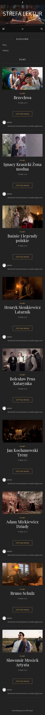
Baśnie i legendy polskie (22, 238)
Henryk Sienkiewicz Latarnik (22, 309)
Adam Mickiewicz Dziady (22, 524)
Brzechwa (22, 97)
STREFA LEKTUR (22, 13)
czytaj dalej (22, 114)
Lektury (5, 50)
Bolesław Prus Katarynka (22, 381)
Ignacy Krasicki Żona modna (22, 166)
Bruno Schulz (22, 593)
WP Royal (29, 710)
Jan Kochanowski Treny (22, 452)
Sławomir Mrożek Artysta (22, 662)
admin (9, 122)
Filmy (4, 45)
